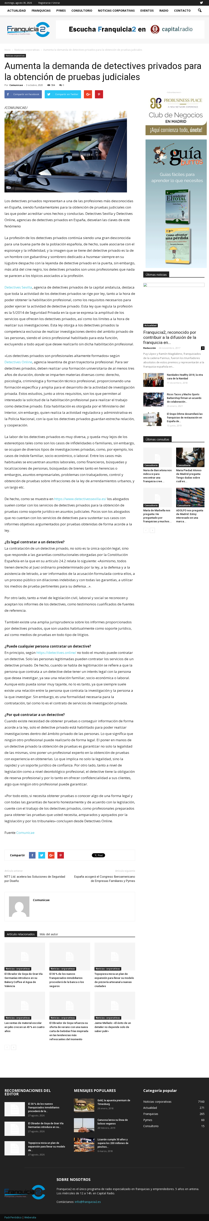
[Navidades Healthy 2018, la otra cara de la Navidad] (153, 380)
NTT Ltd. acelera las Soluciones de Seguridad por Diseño (34, 879)
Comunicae (16, 85)
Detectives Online (18, 362)
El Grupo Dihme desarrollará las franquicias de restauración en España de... (185, 418)
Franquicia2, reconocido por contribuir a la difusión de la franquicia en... (169, 337)
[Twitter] (201, 3)
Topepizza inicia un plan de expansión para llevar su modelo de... (46, 1147)
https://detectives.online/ (56, 652)
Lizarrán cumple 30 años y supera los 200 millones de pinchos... (113, 1143)
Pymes (61, 10)
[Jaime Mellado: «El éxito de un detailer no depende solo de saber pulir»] (114, 1006)
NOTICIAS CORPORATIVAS (116, 10)
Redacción (149, 347)
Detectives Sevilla (18, 287)
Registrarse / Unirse (49, 2)
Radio (163, 10)
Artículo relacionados (21, 934)
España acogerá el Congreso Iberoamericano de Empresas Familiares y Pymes (104, 879)
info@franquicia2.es (88, 1202)
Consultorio (81, 10)
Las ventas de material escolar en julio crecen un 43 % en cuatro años (24, 1027)
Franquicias (41, 10)
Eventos (147, 10)
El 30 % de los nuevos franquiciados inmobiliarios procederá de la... (43, 1107)
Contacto (182, 10)
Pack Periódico (13, 1217)
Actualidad (16, 10)
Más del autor (49, 934)
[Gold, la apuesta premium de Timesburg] (84, 1106)
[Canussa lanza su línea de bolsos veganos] (84, 1125)
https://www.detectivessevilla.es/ (80, 498)
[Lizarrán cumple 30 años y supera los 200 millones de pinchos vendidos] (84, 1145)
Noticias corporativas (15, 55)
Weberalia (30, 1217)
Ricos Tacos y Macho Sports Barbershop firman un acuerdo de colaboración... (184, 398)
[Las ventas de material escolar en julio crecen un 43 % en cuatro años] (24, 1006)
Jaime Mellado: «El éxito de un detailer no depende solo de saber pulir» (112, 1027)
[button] (200, 10)
